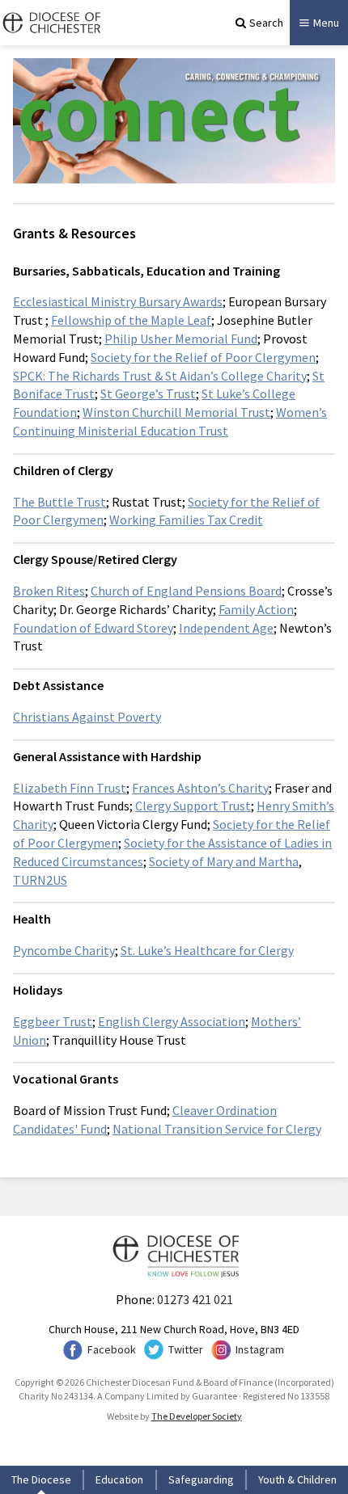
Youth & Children (297, 1479)
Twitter (185, 1349)
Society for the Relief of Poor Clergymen (203, 357)
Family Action (256, 609)
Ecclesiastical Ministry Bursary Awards (118, 301)
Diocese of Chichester (50, 23)
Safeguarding (201, 1479)
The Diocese (41, 1479)
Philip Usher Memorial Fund (180, 338)
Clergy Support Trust (193, 806)
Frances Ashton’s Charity (200, 788)
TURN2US (40, 880)
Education (119, 1479)
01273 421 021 (195, 1299)
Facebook (111, 1349)
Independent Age (226, 628)
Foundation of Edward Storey (93, 628)
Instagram (260, 1349)
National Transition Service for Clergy (216, 1129)
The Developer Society (196, 1416)
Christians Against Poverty (87, 717)
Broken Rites (49, 591)
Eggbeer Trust (52, 1021)
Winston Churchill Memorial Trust (176, 412)
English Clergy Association (171, 1021)
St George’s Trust (148, 393)
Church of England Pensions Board (186, 591)
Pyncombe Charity (64, 950)
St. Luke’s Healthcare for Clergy (207, 950)
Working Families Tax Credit (186, 519)
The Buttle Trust (59, 502)
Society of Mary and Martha (224, 861)
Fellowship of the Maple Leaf (131, 320)
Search (266, 22)
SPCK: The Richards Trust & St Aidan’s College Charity (160, 376)
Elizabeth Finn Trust (69, 788)
